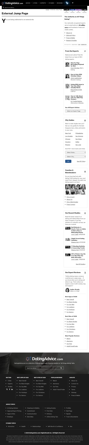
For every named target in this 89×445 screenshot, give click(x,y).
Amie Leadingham (76, 78)
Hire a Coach (70, 197)
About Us (69, 33)
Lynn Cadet (74, 234)
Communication (32, 414)
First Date (50, 411)
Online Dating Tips (52, 417)
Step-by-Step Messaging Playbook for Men (77, 64)
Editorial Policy (70, 35)
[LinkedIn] (12, 389)
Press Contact (71, 204)
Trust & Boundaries (72, 417)
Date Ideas (30, 417)
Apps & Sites (11, 414)
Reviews (60, 3)
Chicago (67, 139)
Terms (73, 389)
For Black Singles (72, 302)
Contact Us (74, 383)
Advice (28, 3)
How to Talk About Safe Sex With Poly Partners (77, 97)
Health (23, 426)
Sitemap (73, 392)
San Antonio (79, 136)
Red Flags (69, 411)
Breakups (10, 417)
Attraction (11, 426)
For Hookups (70, 309)
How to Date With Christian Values (76, 75)
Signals (68, 414)
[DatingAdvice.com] (12, 3)
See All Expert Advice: (72, 107)
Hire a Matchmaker (72, 202)
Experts (43, 3)
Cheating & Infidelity (33, 408)
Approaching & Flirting (14, 411)
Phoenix (67, 145)
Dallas (77, 142)
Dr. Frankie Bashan (76, 101)
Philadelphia (79, 133)
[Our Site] (73, 3)
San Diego (79, 139)
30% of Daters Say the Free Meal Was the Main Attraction (78, 255)
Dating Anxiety (51, 408)
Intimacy (49, 414)
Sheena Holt (75, 242)
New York (68, 133)
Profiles (68, 408)
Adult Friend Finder (59, 389)
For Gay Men (70, 304)
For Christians (71, 329)
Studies (51, 3)
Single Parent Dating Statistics (77, 239)
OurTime (69, 344)
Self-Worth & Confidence (55, 426)
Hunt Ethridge (75, 68)
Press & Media (70, 38)
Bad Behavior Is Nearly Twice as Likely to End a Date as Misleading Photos (78, 229)
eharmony (70, 341)
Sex (71, 426)
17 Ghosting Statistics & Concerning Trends (78, 247)
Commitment (31, 411)
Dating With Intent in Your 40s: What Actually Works (77, 85)
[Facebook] (10, 389)
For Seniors (70, 312)
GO (68, 161)
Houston (67, 142)
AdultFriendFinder (72, 346)
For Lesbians (70, 307)
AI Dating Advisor (12, 408)
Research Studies (71, 40)
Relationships (37, 426)
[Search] (61, 368)
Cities (35, 3)
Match (68, 338)
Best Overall (70, 299)
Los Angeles (69, 136)
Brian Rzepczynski (76, 89)
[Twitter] (7, 389)
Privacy (73, 386)
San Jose (78, 145)
